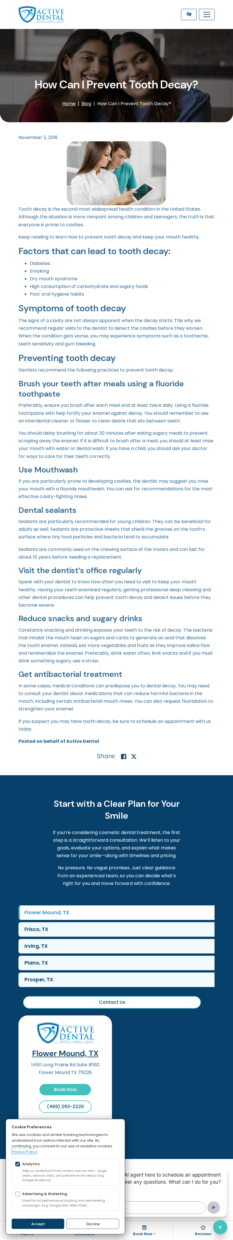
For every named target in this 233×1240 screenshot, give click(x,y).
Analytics (31, 1164)
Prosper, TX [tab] (38, 979)
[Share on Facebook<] (123, 757)
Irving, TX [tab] (36, 946)
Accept (38, 1224)
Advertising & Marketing (44, 1194)
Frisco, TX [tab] (36, 929)
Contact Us (112, 1002)
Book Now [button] (143, 1233)
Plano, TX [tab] (36, 962)
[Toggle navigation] (207, 14)
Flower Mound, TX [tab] (46, 912)
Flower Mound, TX (65, 1053)
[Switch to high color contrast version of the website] (189, 14)
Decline (93, 1224)
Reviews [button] (203, 1233)
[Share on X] (134, 757)
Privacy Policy (24, 1151)
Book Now (65, 1089)
